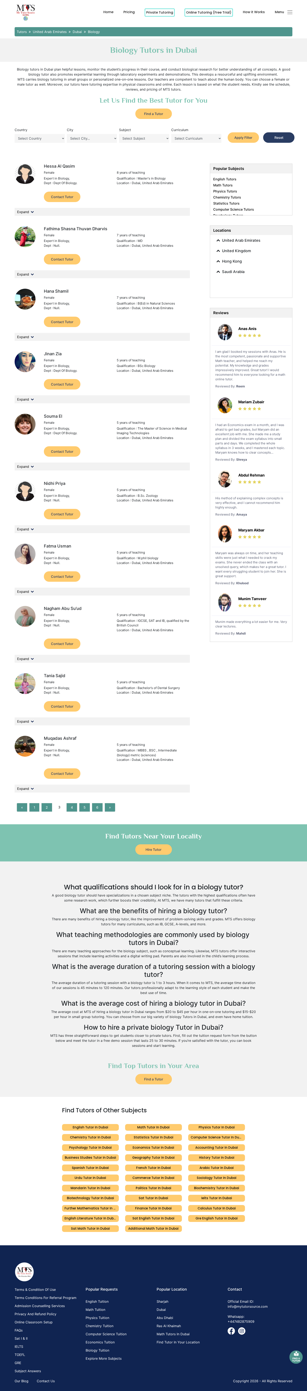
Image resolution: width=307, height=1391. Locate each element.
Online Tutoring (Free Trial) (208, 12)
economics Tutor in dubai (153, 1147)
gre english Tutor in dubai (216, 1218)
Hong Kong (232, 261)
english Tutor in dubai (90, 1127)
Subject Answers (28, 1371)
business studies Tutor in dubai (90, 1157)
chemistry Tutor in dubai (90, 1137)
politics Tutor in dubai (153, 1188)
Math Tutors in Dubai (173, 1334)
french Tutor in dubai (153, 1168)
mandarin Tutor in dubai (90, 1188)
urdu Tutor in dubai (90, 1178)
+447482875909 (241, 1321)
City (70, 130)
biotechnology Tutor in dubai (90, 1198)
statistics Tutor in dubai (153, 1137)
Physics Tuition (97, 1318)
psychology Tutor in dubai (90, 1147)
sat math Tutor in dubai (90, 1228)
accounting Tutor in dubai (216, 1147)
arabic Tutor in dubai (216, 1168)
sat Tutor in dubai (153, 1198)
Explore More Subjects (104, 1358)
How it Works (254, 12)
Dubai (161, 1310)
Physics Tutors (225, 191)
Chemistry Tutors (227, 197)
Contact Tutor (62, 197)
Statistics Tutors (226, 203)
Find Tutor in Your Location (178, 1342)
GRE (18, 1363)
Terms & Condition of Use (35, 1289)
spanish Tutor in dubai (90, 1168)
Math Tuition (95, 1310)
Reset (278, 137)
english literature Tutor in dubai (91, 1218)
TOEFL (20, 1355)
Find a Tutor (153, 114)
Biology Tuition (97, 1350)
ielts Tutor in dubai (216, 1198)
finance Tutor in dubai (153, 1208)
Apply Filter (243, 137)
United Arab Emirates (241, 240)
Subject (125, 130)
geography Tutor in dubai (153, 1157)
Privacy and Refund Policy (35, 1314)
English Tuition (97, 1301)
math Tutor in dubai (153, 1127)
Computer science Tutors (233, 209)
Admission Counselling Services (40, 1306)
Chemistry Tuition (99, 1326)
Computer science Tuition (106, 1334)
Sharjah (162, 1301)
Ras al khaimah (169, 1326)
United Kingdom (236, 251)
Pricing (129, 12)
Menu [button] (279, 12)
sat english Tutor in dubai (153, 1218)
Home (108, 12)
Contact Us (46, 1381)
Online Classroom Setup (34, 1322)
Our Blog (21, 1381)
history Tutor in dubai (216, 1157)
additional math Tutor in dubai (153, 1228)
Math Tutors (223, 185)
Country (21, 130)
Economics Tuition (100, 1342)
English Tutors (224, 179)
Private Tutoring (159, 12)
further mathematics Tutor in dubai (92, 1208)
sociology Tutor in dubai (216, 1178)
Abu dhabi (165, 1318)
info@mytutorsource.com (248, 1306)
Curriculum (179, 130)
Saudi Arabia (233, 271)
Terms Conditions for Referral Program (45, 1298)
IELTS (19, 1346)
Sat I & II (21, 1338)
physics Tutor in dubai (217, 1127)
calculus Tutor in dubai (217, 1208)
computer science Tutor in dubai (217, 1137)
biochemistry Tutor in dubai (216, 1188)
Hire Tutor (153, 849)
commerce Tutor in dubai (153, 1178)
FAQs (19, 1330)
